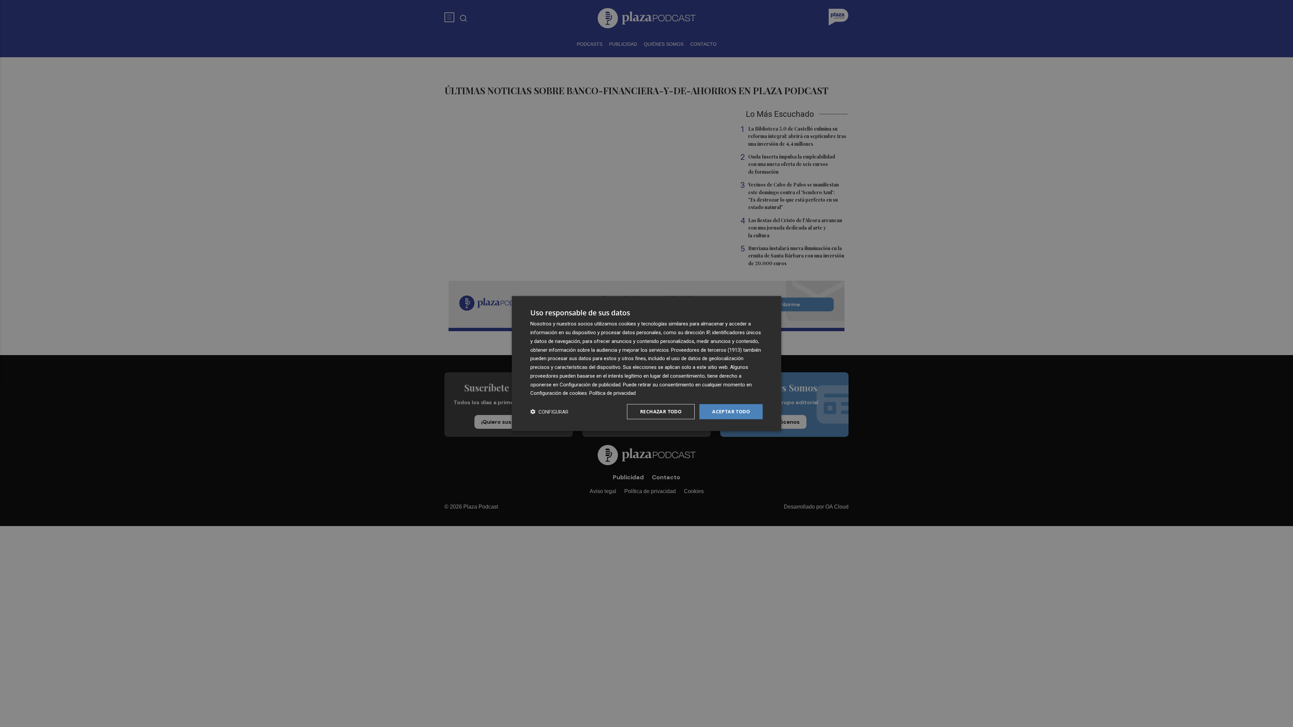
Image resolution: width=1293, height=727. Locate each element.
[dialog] (646, 363)
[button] (549, 412)
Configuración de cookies (558, 393)
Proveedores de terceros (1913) (706, 350)
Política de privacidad (612, 393)
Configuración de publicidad (590, 384)
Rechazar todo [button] (661, 411)
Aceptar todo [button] (731, 411)
